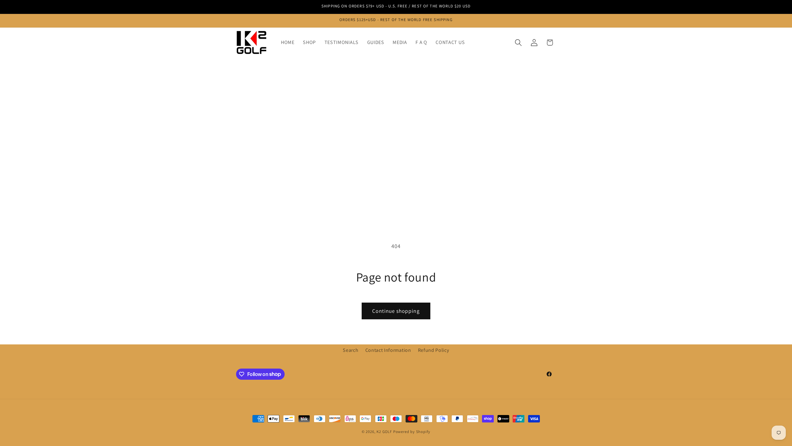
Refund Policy (433, 350)
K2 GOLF (384, 431)
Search (350, 350)
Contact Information (388, 350)
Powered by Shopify (412, 431)
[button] (518, 42)
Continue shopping (396, 310)
